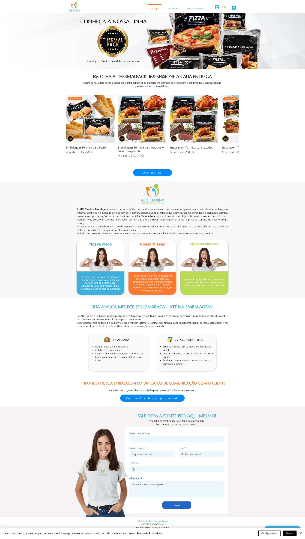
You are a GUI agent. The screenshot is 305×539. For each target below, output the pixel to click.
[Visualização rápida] (142, 119)
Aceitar (290, 533)
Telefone (134, 463)
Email (182, 448)
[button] (233, 7)
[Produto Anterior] (71, 119)
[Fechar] (301, 533)
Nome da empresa (139, 433)
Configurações (269, 533)
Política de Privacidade (149, 533)
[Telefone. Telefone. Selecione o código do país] (135, 469)
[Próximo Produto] (234, 119)
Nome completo (138, 448)
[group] (152, 128)
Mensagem (135, 478)
